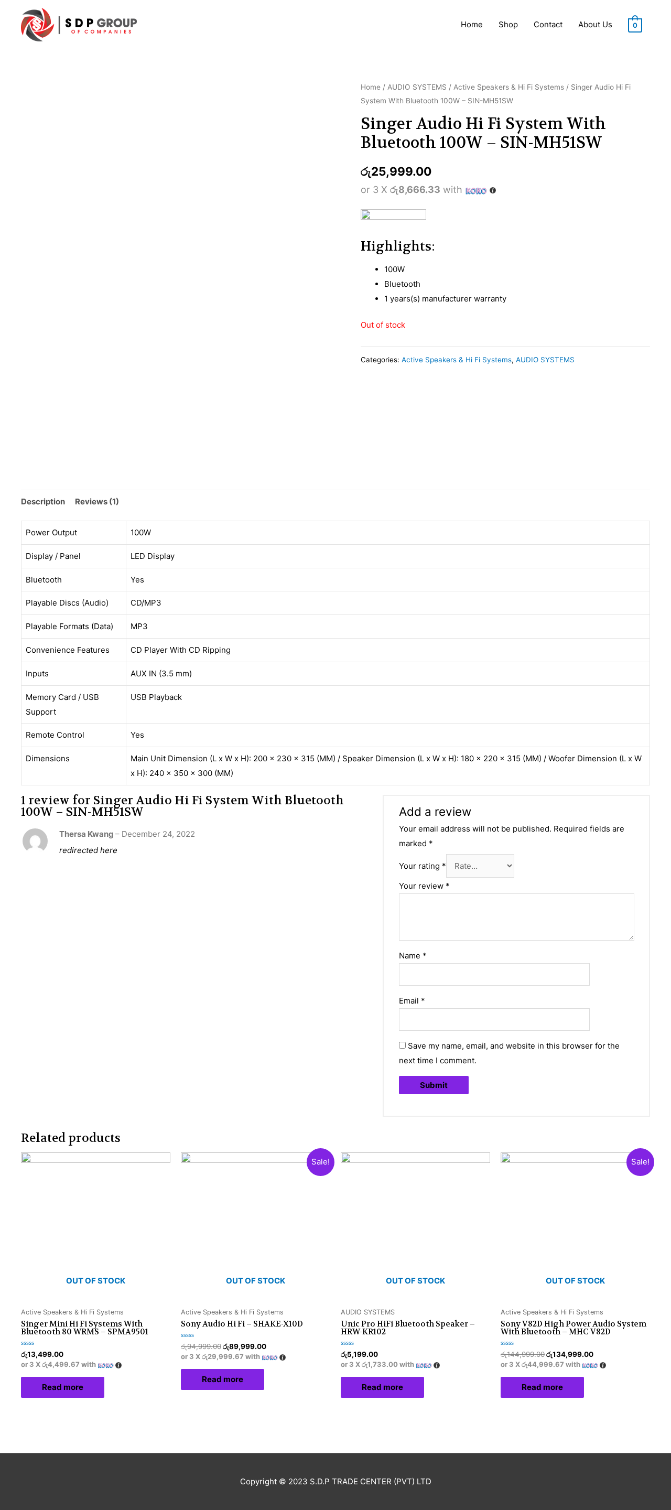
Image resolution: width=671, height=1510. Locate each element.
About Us (595, 24)
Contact (548, 24)
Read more (62, 1387)
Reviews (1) (97, 501)
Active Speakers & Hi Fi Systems (508, 87)
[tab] (43, 501)
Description (43, 501)
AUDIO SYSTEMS (417, 87)
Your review (424, 886)
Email (412, 1001)
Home (472, 24)
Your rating (422, 866)
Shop (508, 24)
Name (413, 956)
